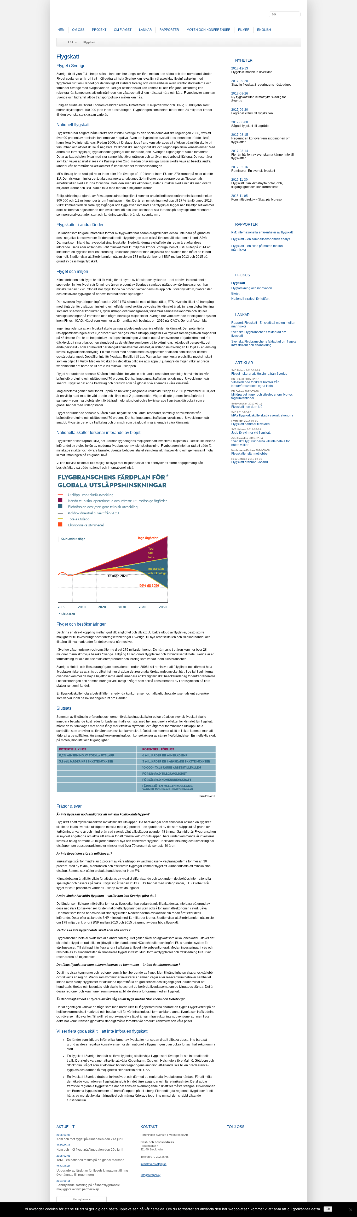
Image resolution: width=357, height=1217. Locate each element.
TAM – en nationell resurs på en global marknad (90, 1160)
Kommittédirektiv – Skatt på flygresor (257, 199)
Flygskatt (89, 42)
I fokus (72, 42)
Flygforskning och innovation (251, 288)
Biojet (235, 293)
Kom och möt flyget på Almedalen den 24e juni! (89, 1139)
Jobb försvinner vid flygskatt (250, 432)
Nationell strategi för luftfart (250, 299)
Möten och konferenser (209, 30)
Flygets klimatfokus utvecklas (251, 72)
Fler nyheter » (81, 1199)
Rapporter (169, 30)
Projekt (99, 30)
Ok (328, 1209)
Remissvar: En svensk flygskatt (253, 171)
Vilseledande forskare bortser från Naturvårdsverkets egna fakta (255, 384)
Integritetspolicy (150, 1175)
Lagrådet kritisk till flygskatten (252, 113)
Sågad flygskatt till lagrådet (250, 126)
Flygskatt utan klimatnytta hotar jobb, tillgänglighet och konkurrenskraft (257, 185)
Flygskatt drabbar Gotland (249, 462)
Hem (61, 30)
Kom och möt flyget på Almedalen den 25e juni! (89, 1149)
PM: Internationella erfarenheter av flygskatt (262, 232)
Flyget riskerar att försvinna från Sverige (259, 373)
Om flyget (122, 30)
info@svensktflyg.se (153, 1164)
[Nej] (350, 1209)
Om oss (78, 30)
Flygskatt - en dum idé (246, 407)
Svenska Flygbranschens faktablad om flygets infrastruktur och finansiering (263, 343)
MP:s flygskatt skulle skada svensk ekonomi (262, 415)
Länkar (145, 30)
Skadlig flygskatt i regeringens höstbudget (261, 84)
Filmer (244, 30)
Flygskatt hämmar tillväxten (250, 424)
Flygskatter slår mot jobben (250, 453)
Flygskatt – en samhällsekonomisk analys (260, 239)
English (264, 30)
